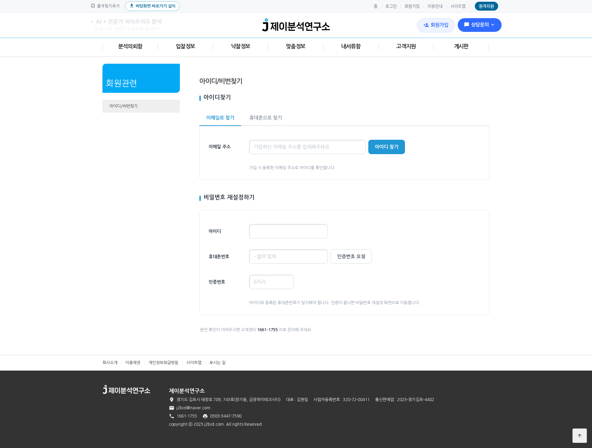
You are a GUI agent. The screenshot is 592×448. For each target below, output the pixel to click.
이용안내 (435, 6)
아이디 (215, 231)
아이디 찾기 (386, 147)
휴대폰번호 (219, 256)
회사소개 (110, 363)
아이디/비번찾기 (123, 106)
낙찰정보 (240, 46)
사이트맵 (458, 6)
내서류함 (350, 46)
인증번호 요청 (351, 256)
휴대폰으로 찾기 (265, 117)
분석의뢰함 (130, 46)
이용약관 (132, 363)
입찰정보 (185, 46)
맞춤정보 (295, 46)
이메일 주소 (220, 147)
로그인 (391, 6)
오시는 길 (217, 363)
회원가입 (412, 6)
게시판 (461, 46)
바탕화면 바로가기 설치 (152, 5)
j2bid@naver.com (193, 408)
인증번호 (217, 282)
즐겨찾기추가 (105, 5)
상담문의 (479, 24)
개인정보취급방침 (163, 363)
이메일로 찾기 (220, 117)
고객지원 (406, 46)
